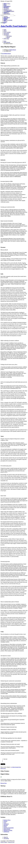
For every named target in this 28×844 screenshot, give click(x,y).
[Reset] (14, 15)
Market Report (12, 49)
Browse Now (4, 783)
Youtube (5, 21)
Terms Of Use (11, 842)
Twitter (5, 19)
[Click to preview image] (6, 53)
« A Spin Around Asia (16, 767)
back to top (3, 768)
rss (4, 23)
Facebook (5, 17)
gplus (4, 20)
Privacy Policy (4, 842)
